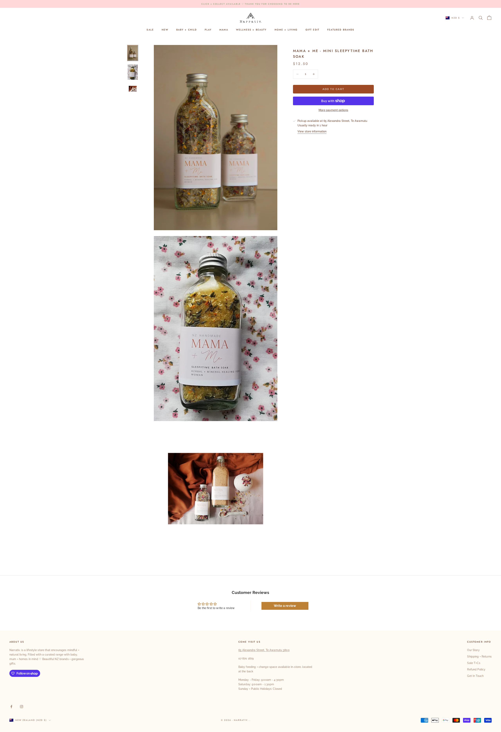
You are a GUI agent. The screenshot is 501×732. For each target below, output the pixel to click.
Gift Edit (312, 30)
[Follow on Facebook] (11, 707)
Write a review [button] (285, 606)
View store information (311, 131)
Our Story (473, 650)
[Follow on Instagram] (21, 707)
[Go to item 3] (132, 88)
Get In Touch (475, 675)
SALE (150, 30)
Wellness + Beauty (251, 30)
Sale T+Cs (473, 663)
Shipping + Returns (479, 656)
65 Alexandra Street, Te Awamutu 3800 (264, 650)
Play (208, 30)
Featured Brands (340, 30)
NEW (165, 30)
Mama (223, 30)
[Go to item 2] (132, 72)
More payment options (333, 110)
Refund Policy (476, 669)
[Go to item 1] (132, 53)
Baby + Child (186, 30)
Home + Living (286, 30)
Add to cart (333, 89)
